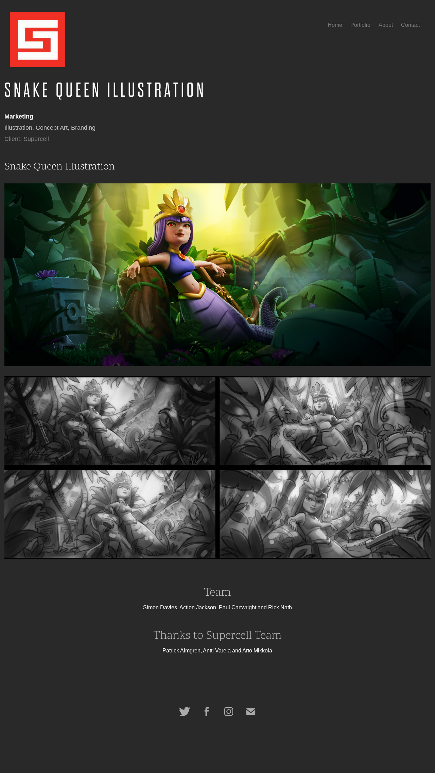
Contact (410, 25)
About (386, 25)
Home (335, 25)
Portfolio (360, 25)
